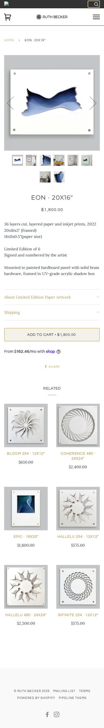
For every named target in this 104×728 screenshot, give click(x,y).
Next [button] (90, 102)
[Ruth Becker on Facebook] (47, 715)
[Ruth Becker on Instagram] (57, 715)
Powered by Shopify (36, 697)
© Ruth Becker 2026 (32, 691)
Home (9, 40)
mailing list (64, 691)
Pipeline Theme (73, 697)
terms (84, 691)
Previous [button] (13, 102)
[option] (52, 103)
